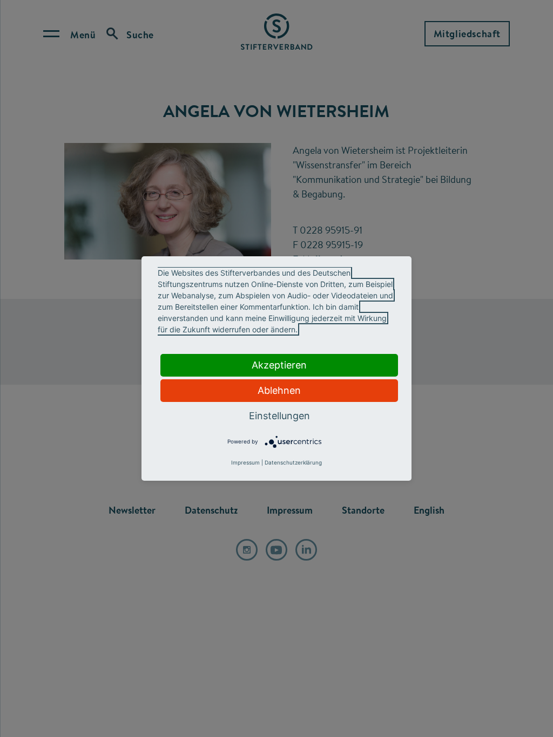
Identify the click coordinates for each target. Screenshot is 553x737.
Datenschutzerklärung (293, 462)
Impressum (245, 462)
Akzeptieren (279, 365)
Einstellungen (279, 415)
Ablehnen (279, 390)
